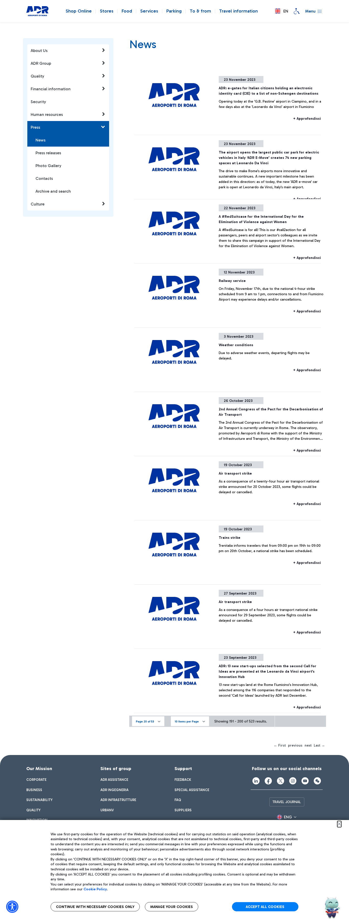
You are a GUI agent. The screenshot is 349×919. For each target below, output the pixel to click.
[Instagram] (292, 780)
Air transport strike (235, 473)
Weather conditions (236, 345)
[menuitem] (36, 779)
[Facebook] (268, 780)
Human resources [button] (47, 114)
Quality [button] (37, 76)
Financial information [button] (51, 88)
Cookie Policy (95, 889)
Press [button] (35, 127)
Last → (319, 745)
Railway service (232, 281)
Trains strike (229, 537)
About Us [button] (39, 50)
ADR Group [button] (41, 63)
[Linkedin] (256, 780)
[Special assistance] (296, 11)
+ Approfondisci (307, 118)
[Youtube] (305, 780)
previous (295, 745)
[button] (281, 11)
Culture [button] (37, 204)
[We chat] (317, 780)
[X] (280, 780)
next (308, 745)
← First (280, 745)
